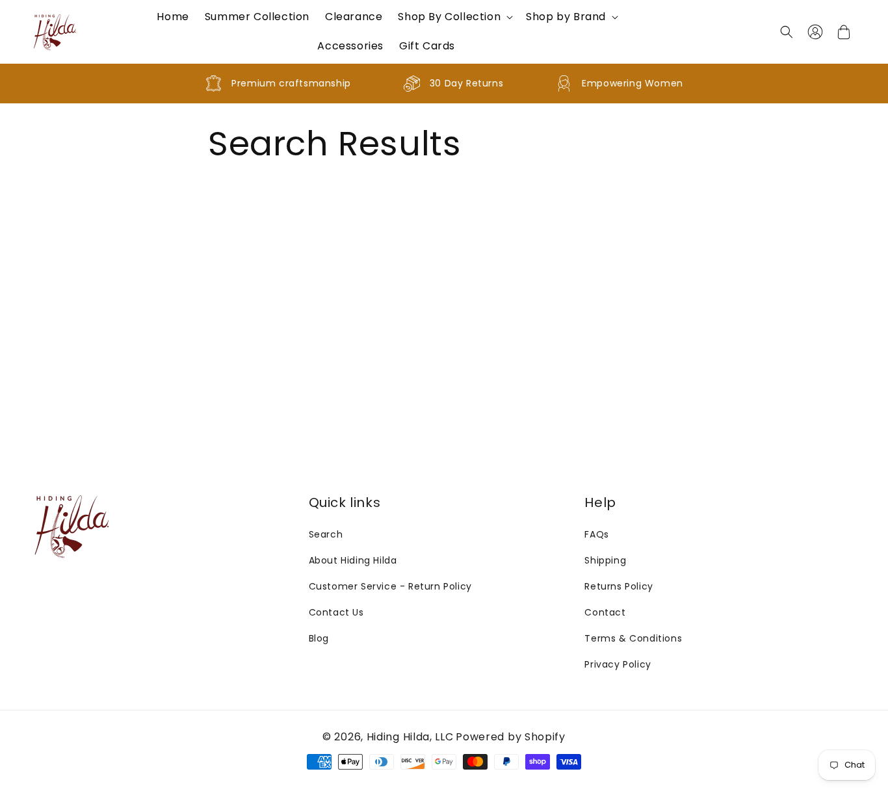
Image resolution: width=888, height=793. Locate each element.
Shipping (605, 560)
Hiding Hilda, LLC (410, 736)
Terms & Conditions (633, 638)
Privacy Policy (617, 664)
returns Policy (618, 586)
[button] (454, 17)
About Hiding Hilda (353, 560)
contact (604, 612)
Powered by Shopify (511, 736)
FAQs (596, 534)
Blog (319, 638)
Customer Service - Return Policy (390, 586)
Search (326, 534)
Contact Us (336, 612)
